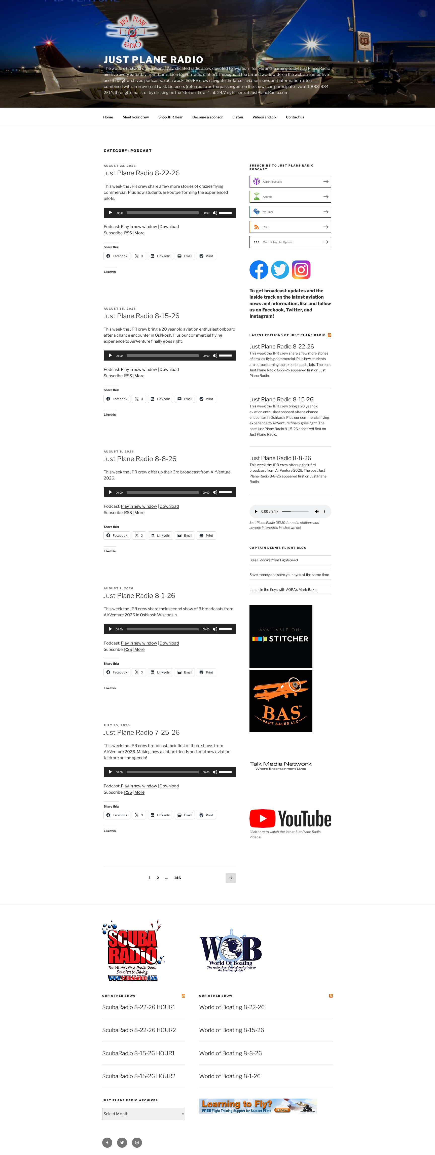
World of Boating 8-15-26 (231, 1030)
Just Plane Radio (154, 59)
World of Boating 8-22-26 (232, 1007)
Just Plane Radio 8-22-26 (141, 173)
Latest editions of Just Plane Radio (287, 335)
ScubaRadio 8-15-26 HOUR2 (138, 1076)
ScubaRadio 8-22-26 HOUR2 (139, 1030)
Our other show (119, 996)
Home (108, 117)
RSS (128, 233)
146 (178, 877)
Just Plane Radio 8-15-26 (141, 316)
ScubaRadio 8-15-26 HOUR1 (138, 1053)
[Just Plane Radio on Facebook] (258, 278)
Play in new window (139, 226)
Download (169, 226)
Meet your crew (136, 117)
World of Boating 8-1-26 (230, 1076)
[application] (170, 213)
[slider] (226, 212)
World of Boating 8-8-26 (230, 1053)
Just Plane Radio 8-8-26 (139, 459)
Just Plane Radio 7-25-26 (141, 732)
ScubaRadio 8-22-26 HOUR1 (138, 1007)
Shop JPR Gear (170, 117)
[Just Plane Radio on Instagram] (301, 278)
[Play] (110, 212)
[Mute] (215, 212)
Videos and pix (264, 117)
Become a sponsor (207, 117)
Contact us (295, 117)
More (139, 233)
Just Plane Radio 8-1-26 (139, 595)
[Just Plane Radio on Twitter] (280, 278)
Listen (237, 117)
